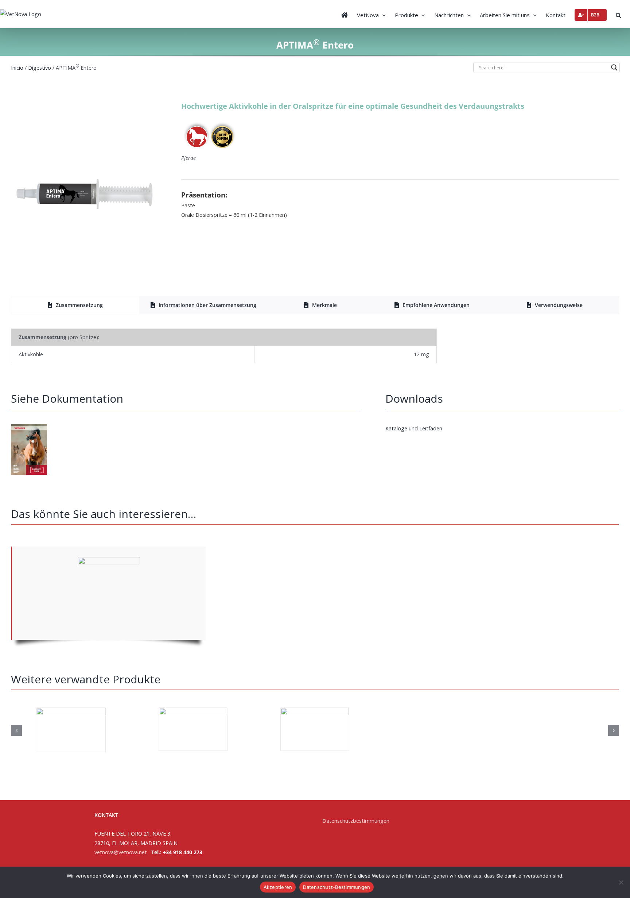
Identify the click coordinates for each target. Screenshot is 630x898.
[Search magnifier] (614, 67)
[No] (621, 882)
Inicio (17, 67)
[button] (618, 14)
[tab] (75, 305)
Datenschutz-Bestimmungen (336, 887)
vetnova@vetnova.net (120, 852)
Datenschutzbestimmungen (355, 820)
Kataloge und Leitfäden (413, 428)
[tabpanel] (315, 346)
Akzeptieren (278, 887)
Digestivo (39, 67)
